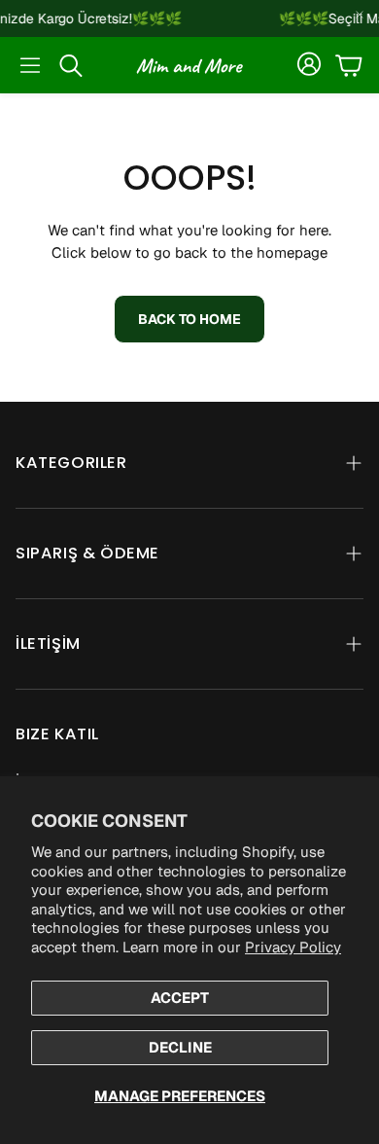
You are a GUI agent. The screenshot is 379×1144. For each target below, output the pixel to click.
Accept (180, 997)
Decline (180, 1047)
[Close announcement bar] (359, 14)
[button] (30, 65)
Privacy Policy (293, 947)
